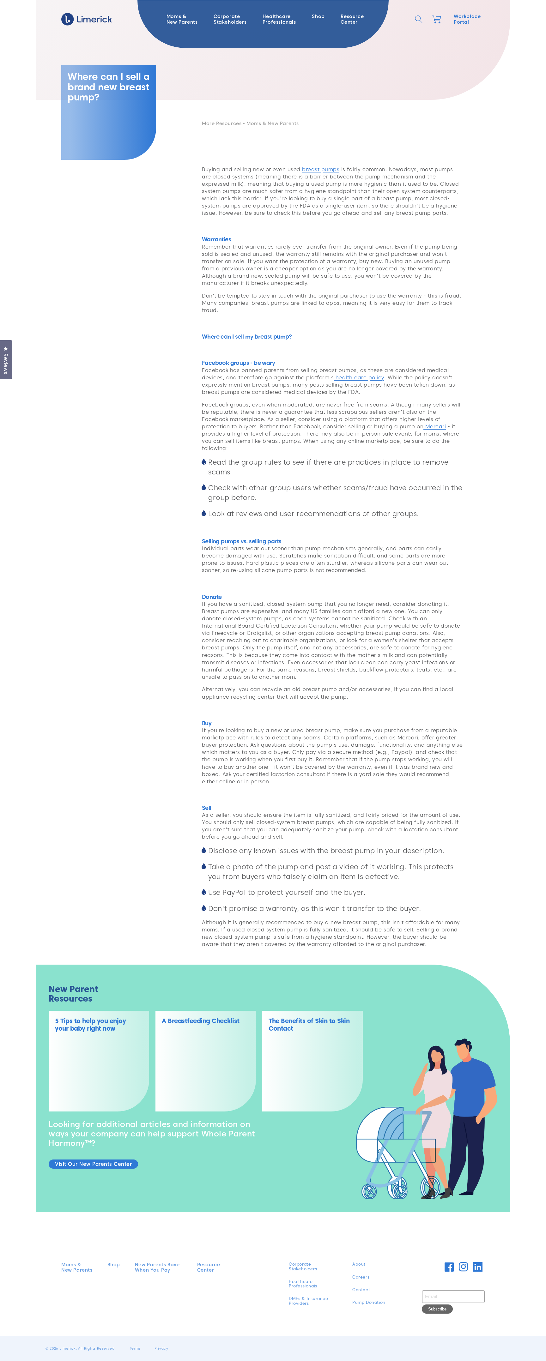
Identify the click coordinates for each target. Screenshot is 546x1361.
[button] (419, 19)
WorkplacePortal (467, 19)
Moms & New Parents (77, 1267)
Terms (135, 1348)
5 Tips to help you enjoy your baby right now (90, 1024)
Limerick (67, 1348)
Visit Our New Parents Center (93, 1164)
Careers (360, 1277)
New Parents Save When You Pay (157, 1267)
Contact (361, 1290)
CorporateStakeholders (303, 1266)
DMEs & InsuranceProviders (308, 1301)
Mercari (434, 426)
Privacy (161, 1348)
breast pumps (320, 169)
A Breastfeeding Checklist (201, 1021)
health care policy (359, 377)
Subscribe (437, 1309)
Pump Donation (368, 1302)
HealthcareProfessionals (303, 1284)
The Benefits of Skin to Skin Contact (309, 1024)
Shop (113, 1265)
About (359, 1264)
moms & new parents (272, 123)
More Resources (221, 123)
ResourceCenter (208, 1267)
